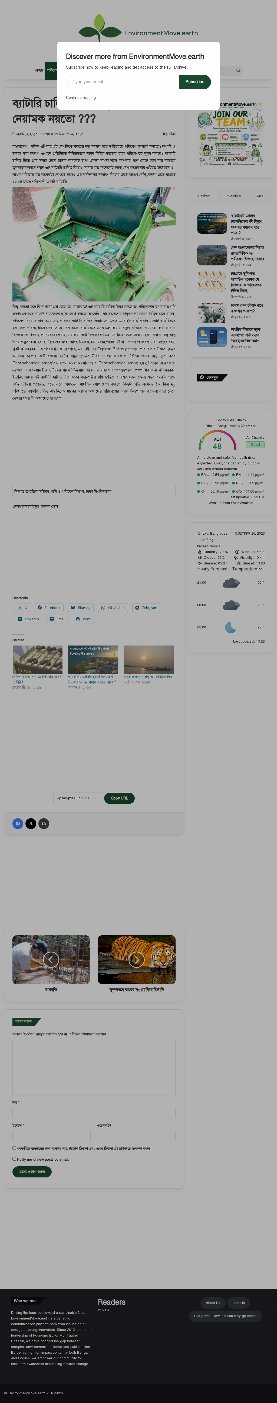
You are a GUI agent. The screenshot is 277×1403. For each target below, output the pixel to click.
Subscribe (195, 82)
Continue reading (81, 97)
